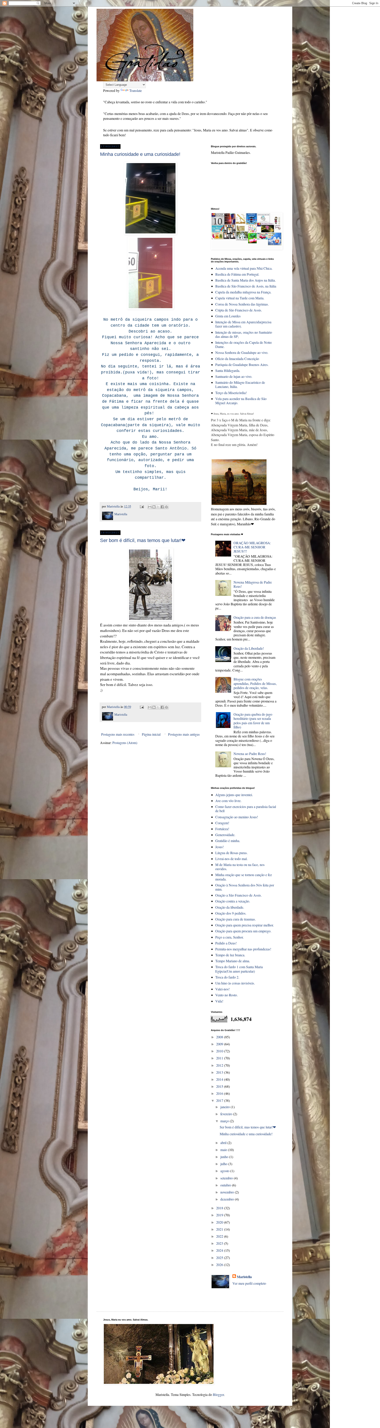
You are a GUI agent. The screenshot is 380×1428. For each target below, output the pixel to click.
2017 (220, 1100)
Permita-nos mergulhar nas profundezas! (243, 949)
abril (223, 1142)
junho (224, 1156)
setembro (227, 1178)
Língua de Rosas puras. (231, 852)
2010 (220, 1051)
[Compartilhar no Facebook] (162, 507)
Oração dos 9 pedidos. (230, 913)
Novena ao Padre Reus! (250, 753)
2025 (220, 1257)
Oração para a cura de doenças (255, 617)
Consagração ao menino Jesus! (236, 817)
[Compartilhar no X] (158, 507)
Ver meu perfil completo (249, 1283)
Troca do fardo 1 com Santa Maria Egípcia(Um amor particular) (239, 968)
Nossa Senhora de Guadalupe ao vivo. (241, 352)
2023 (220, 1243)
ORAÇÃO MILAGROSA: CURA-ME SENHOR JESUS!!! (252, 546)
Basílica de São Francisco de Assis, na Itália (245, 286)
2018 (220, 1208)
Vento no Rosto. (226, 995)
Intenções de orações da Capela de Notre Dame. (243, 344)
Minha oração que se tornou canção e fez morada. (243, 876)
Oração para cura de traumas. (235, 919)
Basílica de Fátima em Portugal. (237, 274)
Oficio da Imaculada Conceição (237, 358)
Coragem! (222, 822)
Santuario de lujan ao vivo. (233, 376)
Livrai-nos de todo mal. (231, 858)
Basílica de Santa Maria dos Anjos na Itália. (245, 280)
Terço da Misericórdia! (231, 392)
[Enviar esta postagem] (141, 506)
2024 (220, 1250)
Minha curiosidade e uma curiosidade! (140, 154)
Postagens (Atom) (124, 742)
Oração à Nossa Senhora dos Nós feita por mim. (244, 887)
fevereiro (226, 1113)
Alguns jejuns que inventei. (234, 794)
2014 (220, 1079)
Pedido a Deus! (226, 943)
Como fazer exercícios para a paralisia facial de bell (245, 808)
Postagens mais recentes (117, 734)
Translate (135, 90)
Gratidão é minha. (227, 840)
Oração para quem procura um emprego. (243, 931)
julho (224, 1163)
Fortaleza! (222, 828)
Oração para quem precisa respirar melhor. (244, 925)
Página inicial (151, 734)
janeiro (225, 1106)
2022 (220, 1236)
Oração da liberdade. (229, 907)
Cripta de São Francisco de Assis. (238, 310)
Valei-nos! (222, 989)
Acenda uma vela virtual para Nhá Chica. (243, 268)
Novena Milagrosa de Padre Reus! (253, 584)
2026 (220, 1264)
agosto (225, 1170)
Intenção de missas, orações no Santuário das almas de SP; (243, 334)
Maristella (244, 1276)
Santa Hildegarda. (227, 370)
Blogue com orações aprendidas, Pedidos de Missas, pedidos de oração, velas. (255, 683)
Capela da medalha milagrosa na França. (243, 292)
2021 (220, 1229)
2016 (220, 1093)
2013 (220, 1072)
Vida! (219, 1001)
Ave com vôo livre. (228, 800)
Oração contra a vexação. (232, 901)
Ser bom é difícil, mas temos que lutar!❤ (142, 540)
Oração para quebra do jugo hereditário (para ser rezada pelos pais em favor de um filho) (253, 720)
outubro (226, 1185)
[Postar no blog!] (154, 507)
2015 (220, 1086)
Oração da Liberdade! (249, 648)
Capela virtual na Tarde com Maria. (239, 298)
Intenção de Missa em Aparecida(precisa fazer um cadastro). (243, 324)
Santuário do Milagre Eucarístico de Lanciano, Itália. (240, 384)
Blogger (218, 1394)
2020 (220, 1222)
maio (224, 1149)
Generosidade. (225, 834)
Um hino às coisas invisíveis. (235, 983)
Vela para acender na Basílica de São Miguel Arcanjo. (241, 400)
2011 (220, 1058)
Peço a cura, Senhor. (229, 937)
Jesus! (219, 846)
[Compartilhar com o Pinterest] (166, 507)
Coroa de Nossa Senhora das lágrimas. (242, 304)
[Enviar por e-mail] (150, 507)
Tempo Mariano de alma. (232, 961)
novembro (227, 1192)
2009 (220, 1044)
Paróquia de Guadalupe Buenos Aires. (242, 364)
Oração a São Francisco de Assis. (238, 895)
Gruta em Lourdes (228, 316)
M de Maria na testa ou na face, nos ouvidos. (240, 866)
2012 (220, 1065)
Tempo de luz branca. (230, 955)
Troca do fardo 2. (227, 977)
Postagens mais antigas (184, 734)
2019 (220, 1215)
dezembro (227, 1199)
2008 (220, 1037)
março (225, 1121)
